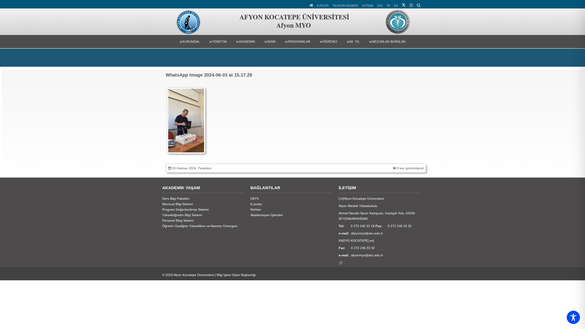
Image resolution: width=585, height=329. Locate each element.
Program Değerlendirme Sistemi (185, 209)
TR (388, 5)
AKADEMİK (247, 41)
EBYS (254, 198)
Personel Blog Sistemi (178, 220)
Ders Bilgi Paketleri (175, 198)
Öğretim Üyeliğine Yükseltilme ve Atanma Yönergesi (199, 226)
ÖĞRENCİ (329, 41)
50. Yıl (354, 41)
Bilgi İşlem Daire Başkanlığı (236, 275)
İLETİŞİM (367, 5)
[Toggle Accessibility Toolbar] (573, 317)
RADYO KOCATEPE (353, 240)
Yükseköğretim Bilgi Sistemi (182, 215)
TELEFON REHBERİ (345, 5)
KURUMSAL (191, 41)
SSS (380, 5)
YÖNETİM (219, 41)
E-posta (256, 204)
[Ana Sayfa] (311, 5)
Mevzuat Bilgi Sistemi (177, 204)
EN (396, 5)
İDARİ (271, 41)
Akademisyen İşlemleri (266, 215)
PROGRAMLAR (299, 41)
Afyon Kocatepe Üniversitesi (193, 275)
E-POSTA (323, 5)
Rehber (255, 209)
